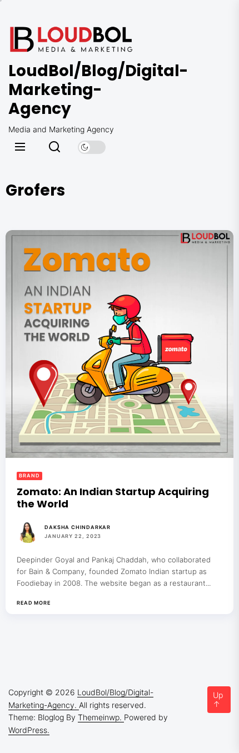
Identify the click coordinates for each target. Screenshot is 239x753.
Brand (29, 475)
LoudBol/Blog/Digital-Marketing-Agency (75, 90)
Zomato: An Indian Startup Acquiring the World (113, 498)
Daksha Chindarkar (77, 527)
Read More (34, 603)
